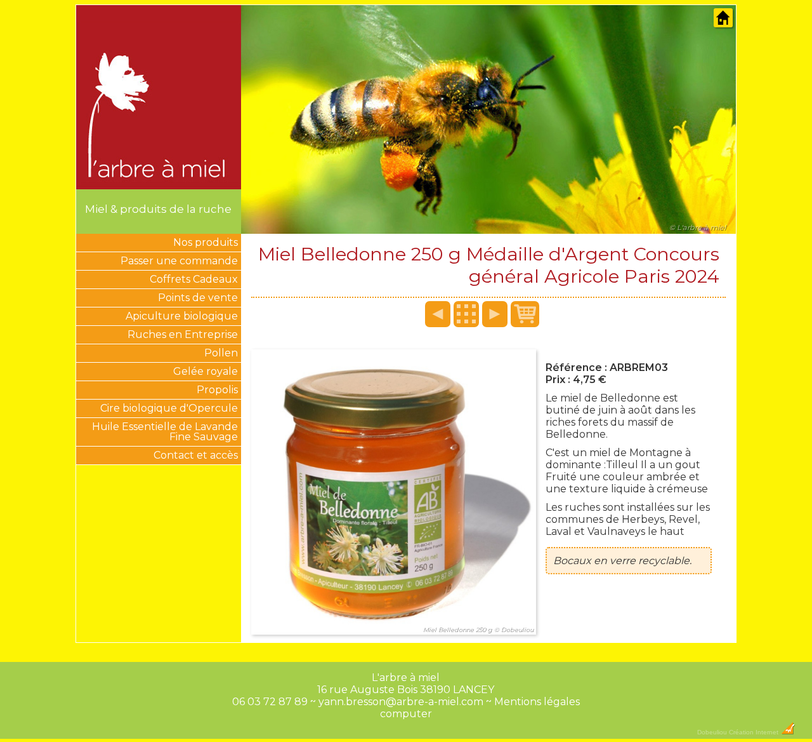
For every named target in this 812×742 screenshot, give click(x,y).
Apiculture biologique (182, 316)
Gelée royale (205, 371)
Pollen (221, 353)
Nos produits (205, 242)
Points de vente (198, 298)
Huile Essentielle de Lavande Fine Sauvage (165, 432)
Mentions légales (537, 702)
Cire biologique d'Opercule (169, 408)
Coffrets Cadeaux (194, 279)
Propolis (217, 390)
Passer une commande (179, 261)
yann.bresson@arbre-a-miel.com (400, 702)
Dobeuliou (712, 732)
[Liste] (466, 314)
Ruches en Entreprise (183, 334)
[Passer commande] (525, 314)
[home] (723, 24)
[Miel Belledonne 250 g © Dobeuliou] (393, 637)
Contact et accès (196, 455)
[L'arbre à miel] (158, 183)
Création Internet (754, 732)
